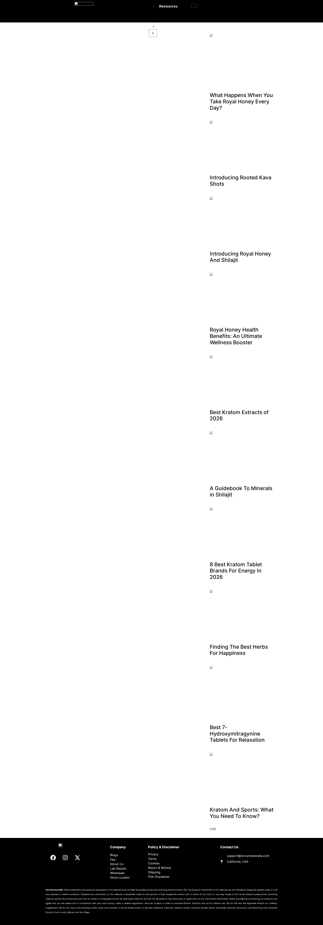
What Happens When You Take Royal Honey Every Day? (241, 101)
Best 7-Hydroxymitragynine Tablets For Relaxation (237, 733)
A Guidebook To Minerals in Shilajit (241, 491)
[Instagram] (65, 857)
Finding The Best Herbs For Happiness (239, 650)
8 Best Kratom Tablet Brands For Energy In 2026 (236, 570)
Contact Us (168, 26)
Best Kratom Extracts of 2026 (239, 415)
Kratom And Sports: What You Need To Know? (241, 812)
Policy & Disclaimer (163, 847)
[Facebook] (53, 857)
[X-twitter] (77, 857)
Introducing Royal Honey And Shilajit (240, 256)
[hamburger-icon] (194, 5)
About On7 (166, 19)
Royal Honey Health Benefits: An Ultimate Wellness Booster (236, 335)
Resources (168, 6)
